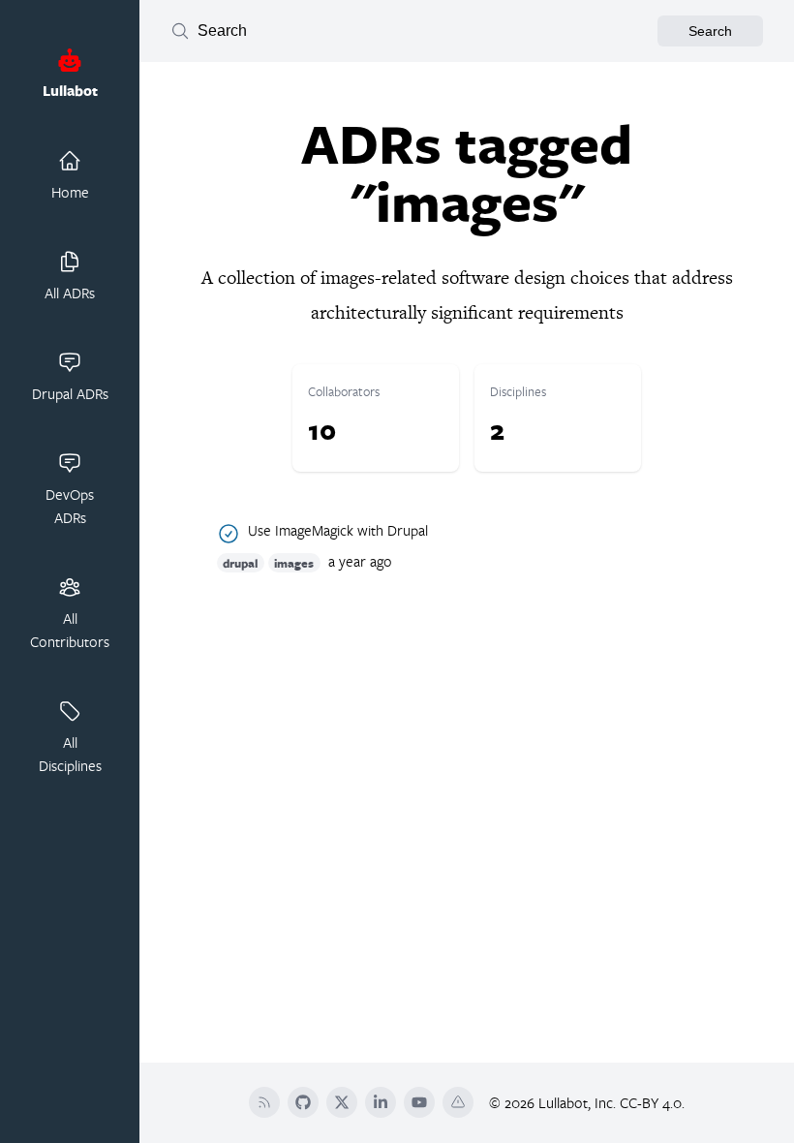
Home (70, 191)
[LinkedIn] (380, 1102)
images (294, 562)
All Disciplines (70, 753)
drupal (240, 562)
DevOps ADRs (70, 505)
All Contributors (69, 629)
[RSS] (264, 1102)
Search (710, 31)
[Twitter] (341, 1102)
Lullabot (70, 90)
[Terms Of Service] (458, 1102)
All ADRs (70, 292)
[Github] (303, 1102)
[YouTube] (419, 1102)
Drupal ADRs (70, 393)
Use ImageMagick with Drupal (338, 531)
